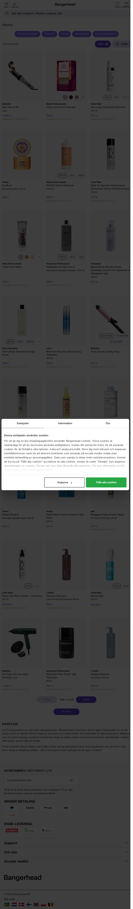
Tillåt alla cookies (106, 482)
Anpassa (62, 482)
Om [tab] (108, 423)
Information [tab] (65, 423)
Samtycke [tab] (23, 423)
